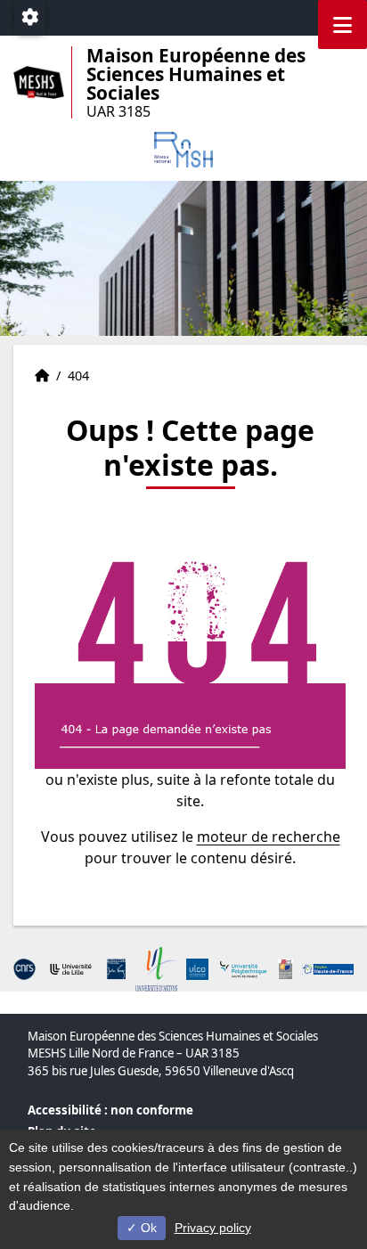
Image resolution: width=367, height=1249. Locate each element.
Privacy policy (213, 1227)
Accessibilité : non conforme (110, 1110)
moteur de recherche (268, 836)
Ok (147, 1227)
